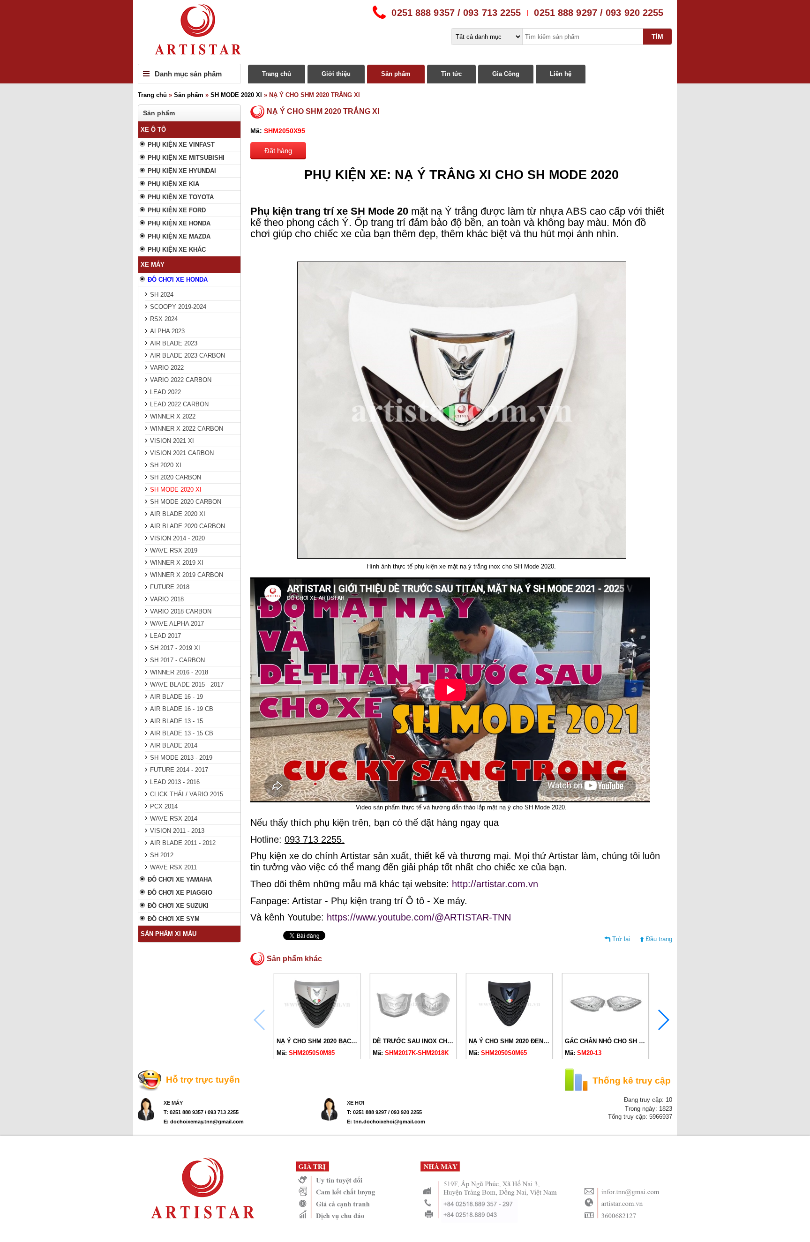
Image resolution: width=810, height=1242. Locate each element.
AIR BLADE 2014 (173, 745)
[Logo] (405, 32)
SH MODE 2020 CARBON (185, 501)
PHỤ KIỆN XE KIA (173, 183)
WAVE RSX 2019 (173, 550)
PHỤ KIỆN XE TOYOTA (181, 197)
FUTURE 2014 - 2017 (179, 769)
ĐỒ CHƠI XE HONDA (178, 279)
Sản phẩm (396, 73)
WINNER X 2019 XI (176, 562)
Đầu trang (659, 939)
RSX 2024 (164, 318)
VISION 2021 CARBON (182, 452)
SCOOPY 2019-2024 (178, 306)
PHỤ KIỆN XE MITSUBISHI (186, 157)
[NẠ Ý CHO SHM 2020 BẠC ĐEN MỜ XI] (317, 1029)
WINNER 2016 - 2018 (179, 672)
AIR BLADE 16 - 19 (176, 696)
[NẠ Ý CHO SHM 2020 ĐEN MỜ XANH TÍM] (509, 1029)
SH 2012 (161, 855)
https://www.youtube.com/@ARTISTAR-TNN (419, 917)
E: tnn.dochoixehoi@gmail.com (386, 1121)
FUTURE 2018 (169, 587)
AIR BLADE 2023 (173, 343)
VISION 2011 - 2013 (177, 830)
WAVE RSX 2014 (173, 818)
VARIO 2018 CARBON (180, 611)
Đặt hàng (278, 151)
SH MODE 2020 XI (236, 94)
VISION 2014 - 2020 (177, 538)
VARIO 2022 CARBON (180, 379)
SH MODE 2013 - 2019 (181, 757)
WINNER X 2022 (172, 416)
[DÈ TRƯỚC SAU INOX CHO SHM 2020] (413, 1029)
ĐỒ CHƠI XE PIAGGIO (180, 892)
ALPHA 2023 (167, 331)
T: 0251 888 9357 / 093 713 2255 (201, 1112)
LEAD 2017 (165, 635)
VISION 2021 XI (172, 440)
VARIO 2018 (167, 599)
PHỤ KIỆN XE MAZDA (179, 236)
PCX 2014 (164, 806)
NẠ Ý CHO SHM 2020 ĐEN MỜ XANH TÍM (528, 1041)
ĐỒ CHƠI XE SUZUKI (178, 905)
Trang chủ (276, 73)
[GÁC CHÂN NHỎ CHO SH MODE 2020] (605, 1029)
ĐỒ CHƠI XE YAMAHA (180, 879)
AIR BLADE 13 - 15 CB (181, 733)
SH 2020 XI (165, 465)
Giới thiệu (336, 73)
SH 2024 (161, 294)
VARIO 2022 (167, 367)
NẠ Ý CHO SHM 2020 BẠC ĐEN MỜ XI (331, 1041)
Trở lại (621, 939)
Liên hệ (560, 73)
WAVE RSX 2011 (173, 867)
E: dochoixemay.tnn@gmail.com (204, 1121)
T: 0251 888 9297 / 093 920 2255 (384, 1112)
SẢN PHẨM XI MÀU (168, 933)
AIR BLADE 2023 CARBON (187, 355)
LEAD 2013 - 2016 (175, 782)
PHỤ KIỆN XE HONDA (179, 223)
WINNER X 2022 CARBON (186, 428)
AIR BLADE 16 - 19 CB (181, 708)
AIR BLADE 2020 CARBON (187, 526)
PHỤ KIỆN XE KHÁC (177, 249)
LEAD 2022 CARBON (179, 404)
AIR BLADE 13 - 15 (176, 721)
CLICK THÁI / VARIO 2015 (186, 794)
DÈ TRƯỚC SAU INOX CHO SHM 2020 (427, 1041)
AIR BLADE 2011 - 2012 (183, 842)
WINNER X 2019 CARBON (186, 574)
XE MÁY (153, 264)
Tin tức (451, 73)
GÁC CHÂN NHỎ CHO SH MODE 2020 (618, 1041)
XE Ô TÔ (153, 129)
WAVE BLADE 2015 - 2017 (187, 684)
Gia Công (505, 73)
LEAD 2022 (165, 392)
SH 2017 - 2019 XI (175, 647)
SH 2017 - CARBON (177, 660)
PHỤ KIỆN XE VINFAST (181, 144)
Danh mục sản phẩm (188, 74)
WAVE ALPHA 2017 (177, 623)
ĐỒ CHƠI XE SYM (174, 918)
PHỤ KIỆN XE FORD (177, 210)
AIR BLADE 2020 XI (177, 513)
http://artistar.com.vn (495, 884)
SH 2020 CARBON (175, 477)
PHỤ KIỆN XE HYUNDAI (182, 170)
